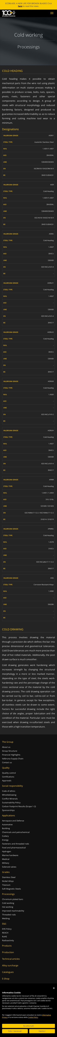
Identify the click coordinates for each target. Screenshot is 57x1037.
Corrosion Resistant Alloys (44, 584)
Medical (5, 859)
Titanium (6, 885)
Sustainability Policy (11, 802)
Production (8, 952)
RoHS (4, 936)
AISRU (51, 234)
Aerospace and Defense (13, 820)
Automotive (7, 824)
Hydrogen (6, 851)
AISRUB (51, 381)
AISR (52, 184)
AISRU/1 (50, 283)
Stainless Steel (8, 877)
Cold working (8, 903)
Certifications (8, 776)
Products (7, 945)
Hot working (7, 907)
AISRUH (51, 430)
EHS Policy (6, 929)
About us (6, 747)
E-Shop (5, 978)
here (20, 6)
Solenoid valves (9, 866)
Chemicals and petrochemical (16, 832)
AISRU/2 (50, 332)
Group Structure (9, 751)
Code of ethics (8, 791)
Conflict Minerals (10, 798)
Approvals (6, 780)
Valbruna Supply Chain (12, 758)
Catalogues (8, 972)
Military (5, 863)
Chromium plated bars (12, 899)
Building (6, 828)
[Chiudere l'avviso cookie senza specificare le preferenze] (54, 988)
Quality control (9, 773)
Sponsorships (8, 810)
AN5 (52, 578)
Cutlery (5, 836)
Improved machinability (13, 910)
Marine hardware (10, 855)
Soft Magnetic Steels (11, 888)
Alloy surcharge (10, 965)
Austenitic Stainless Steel (44, 142)
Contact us (7, 762)
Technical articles (11, 958)
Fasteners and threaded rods (15, 843)
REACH (5, 932)
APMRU (51, 529)
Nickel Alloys (8, 881)
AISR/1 (51, 135)
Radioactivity (8, 940)
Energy (5, 840)
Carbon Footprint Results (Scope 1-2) (19, 806)
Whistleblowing (9, 795)
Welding (6, 918)
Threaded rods (9, 914)
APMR (51, 479)
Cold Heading (48, 191)
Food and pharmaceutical (14, 847)
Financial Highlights (11, 754)
